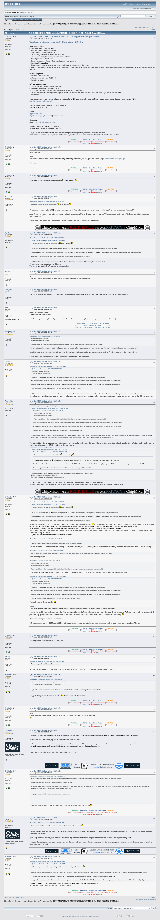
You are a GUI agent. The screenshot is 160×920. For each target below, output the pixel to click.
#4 (154, 197)
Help (15, 19)
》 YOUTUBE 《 (106, 327)
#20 (154, 857)
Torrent (32, 16)
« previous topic (140, 27)
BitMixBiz (8, 37)
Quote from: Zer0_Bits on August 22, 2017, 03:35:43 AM (47, 550)
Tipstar (7, 233)
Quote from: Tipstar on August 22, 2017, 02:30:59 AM (46, 447)
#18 (154, 772)
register (30, 12)
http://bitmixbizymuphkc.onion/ (41, 101)
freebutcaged (10, 331)
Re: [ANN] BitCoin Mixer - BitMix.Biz (47, 147)
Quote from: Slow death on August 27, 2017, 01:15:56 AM (47, 861)
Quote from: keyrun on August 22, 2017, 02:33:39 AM (46, 538)
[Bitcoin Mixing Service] (9, 54)
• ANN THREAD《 (104, 324)
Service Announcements (43, 24)
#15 (154, 675)
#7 (154, 290)
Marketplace (28, 24)
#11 (154, 402)
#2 (154, 148)
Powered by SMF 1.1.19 (68, 916)
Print (153, 29)
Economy (18, 24)
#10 (154, 362)
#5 (154, 234)
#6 (154, 272)
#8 (154, 308)
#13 (154, 636)
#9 (154, 332)
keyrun (7, 271)
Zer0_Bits (8, 289)
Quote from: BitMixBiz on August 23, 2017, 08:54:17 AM (47, 661)
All (23, 30)
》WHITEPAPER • (80, 324)
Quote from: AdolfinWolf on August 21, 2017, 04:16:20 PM (47, 237)
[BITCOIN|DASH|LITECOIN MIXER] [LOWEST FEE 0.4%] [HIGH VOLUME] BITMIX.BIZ (85, 24)
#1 (154, 38)
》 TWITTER (78, 327)
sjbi (6, 307)
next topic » (151, 27)
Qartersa (8, 361)
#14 (154, 657)
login (24, 12)
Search (20, 19)
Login (26, 19)
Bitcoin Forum (9, 24)
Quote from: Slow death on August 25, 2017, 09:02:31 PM (47, 776)
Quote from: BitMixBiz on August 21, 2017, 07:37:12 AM (47, 201)
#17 (154, 731)
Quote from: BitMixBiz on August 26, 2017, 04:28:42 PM (47, 822)
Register (33, 19)
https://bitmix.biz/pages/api (115, 159)
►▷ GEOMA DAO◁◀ (92, 324)
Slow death (9, 730)
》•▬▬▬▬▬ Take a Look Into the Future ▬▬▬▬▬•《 (92, 325)
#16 (154, 709)
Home (9, 19)
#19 (154, 819)
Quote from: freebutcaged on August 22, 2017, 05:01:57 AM (48, 366)
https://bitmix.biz (36, 114)
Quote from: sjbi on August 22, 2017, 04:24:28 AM (45, 336)
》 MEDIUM (97, 327)
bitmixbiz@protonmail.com (45, 122)
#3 (154, 176)
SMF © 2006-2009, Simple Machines (88, 916)
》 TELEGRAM (87, 327)
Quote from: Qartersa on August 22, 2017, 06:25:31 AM (47, 406)
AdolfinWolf (9, 196)
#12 (154, 498)
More (39, 19)
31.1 (28, 16)
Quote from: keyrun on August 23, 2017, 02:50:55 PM (46, 679)
